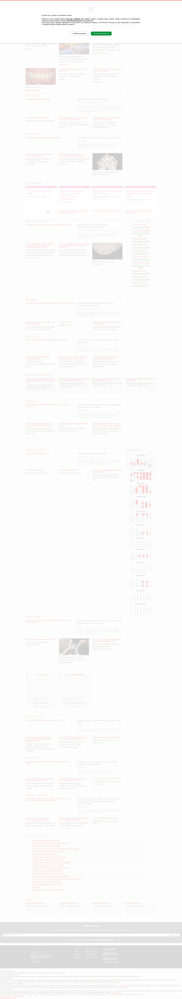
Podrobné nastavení (79, 33)
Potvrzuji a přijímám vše (101, 33)
